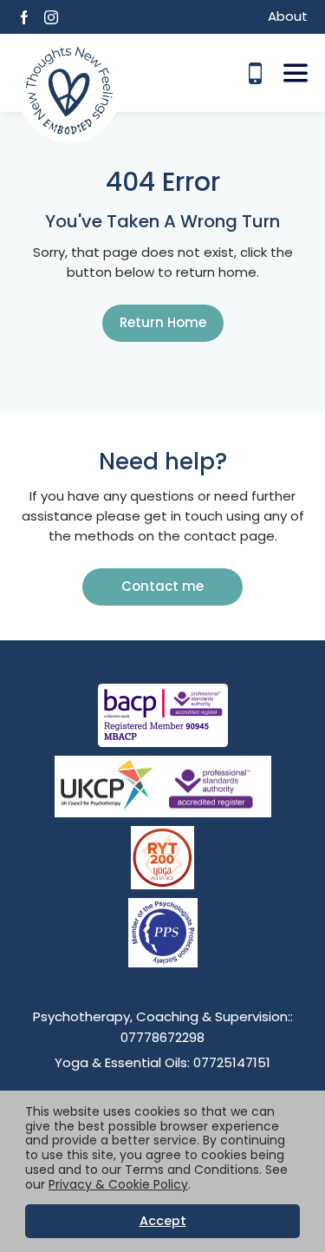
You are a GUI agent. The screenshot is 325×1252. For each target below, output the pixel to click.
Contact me (162, 586)
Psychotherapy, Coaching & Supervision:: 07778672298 (163, 1026)
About (288, 16)
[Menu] (295, 73)
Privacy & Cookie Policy (118, 1184)
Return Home (163, 322)
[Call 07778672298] (255, 73)
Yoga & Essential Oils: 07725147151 (162, 1062)
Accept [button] (163, 1220)
